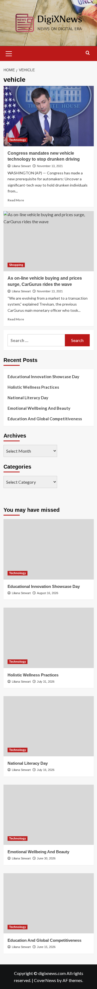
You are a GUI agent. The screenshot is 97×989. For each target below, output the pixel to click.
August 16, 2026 (47, 593)
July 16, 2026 (45, 769)
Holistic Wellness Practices (33, 387)
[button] (9, 53)
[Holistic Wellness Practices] (49, 638)
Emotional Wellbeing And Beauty (39, 408)
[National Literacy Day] (49, 726)
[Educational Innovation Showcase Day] (49, 549)
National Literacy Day (28, 397)
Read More (16, 200)
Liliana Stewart (21, 166)
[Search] (87, 53)
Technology (17, 139)
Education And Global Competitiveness (45, 418)
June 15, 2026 (46, 947)
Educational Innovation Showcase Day (43, 376)
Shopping (16, 264)
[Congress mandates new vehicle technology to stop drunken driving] (49, 116)
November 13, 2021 (50, 166)
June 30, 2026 (46, 858)
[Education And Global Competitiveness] (49, 903)
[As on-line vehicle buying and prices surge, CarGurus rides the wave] (49, 241)
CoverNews (45, 980)
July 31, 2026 (45, 681)
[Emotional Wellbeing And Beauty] (49, 815)
